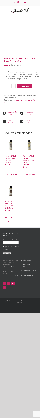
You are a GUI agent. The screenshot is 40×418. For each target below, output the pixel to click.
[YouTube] (4, 287)
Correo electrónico (10, 240)
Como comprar (28, 275)
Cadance (16, 100)
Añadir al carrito (24, 86)
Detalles (14, 174)
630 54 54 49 (12, 271)
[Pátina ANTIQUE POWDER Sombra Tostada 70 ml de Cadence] (11, 191)
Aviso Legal (27, 260)
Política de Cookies (29, 271)
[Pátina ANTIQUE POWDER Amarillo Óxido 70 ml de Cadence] (29, 145)
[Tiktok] (13, 283)
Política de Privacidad (26, 265)
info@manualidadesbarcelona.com (15, 276)
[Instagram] (8, 283)
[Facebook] (4, 283)
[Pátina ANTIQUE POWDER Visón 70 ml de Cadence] (11, 145)
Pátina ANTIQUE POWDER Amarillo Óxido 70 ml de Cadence (28, 160)
